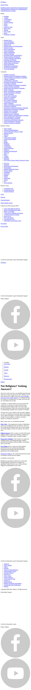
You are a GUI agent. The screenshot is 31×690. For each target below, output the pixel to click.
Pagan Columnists (8, 103)
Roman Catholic (8, 170)
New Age (6, 163)
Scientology (7, 172)
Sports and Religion (9, 43)
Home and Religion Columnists (12, 92)
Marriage (6, 367)
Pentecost (6, 376)
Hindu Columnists (8, 89)
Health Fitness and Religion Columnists (14, 88)
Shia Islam (6, 173)
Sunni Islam (7, 178)
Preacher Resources (9, 190)
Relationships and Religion (11, 66)
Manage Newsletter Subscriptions (12, 583)
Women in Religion (9, 54)
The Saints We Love (9, 219)
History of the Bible (9, 211)
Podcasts (6, 134)
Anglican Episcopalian (10, 139)
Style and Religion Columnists (12, 118)
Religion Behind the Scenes (11, 169)
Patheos (3, 382)
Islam (5, 154)
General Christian (8, 22)
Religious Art (7, 45)
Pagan (5, 33)
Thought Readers (5, 200)
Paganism (6, 164)
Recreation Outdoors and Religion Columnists (16, 108)
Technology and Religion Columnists (13, 120)
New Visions (7, 31)
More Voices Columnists (10, 96)
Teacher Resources (9, 191)
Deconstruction (8, 379)
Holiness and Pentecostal (10, 151)
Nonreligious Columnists (10, 102)
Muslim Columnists (9, 99)
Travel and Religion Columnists (12, 121)
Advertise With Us (9, 573)
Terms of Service (8, 577)
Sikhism (6, 175)
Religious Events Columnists (11, 114)
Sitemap (6, 586)
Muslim (23, 9)
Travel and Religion (9, 69)
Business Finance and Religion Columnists (15, 76)
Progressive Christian (10, 10)
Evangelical (20, 7)
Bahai (5, 140)
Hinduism (6, 150)
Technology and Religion (10, 67)
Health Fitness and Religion (11, 63)
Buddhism (6, 143)
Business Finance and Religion (12, 57)
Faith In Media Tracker (7, 203)
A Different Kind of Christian (11, 214)
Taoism (6, 180)
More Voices (7, 28)
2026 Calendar (8, 128)
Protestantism (7, 167)
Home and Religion (9, 64)
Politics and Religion (9, 52)
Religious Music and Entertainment (13, 46)
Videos (6, 136)
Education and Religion (10, 60)
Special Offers (4, 5)
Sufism (6, 177)
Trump (5, 373)
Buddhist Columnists (9, 74)
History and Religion (9, 49)
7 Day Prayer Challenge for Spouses (13, 213)
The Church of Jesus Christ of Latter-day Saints (16, 160)
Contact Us (7, 580)
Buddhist (3, 7)
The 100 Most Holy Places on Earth (13, 131)
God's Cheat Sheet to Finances (12, 208)
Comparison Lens (8, 188)
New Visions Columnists (10, 100)
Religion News (8, 40)
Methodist (6, 159)
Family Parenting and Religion (12, 61)
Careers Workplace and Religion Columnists (15, 77)
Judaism (6, 156)
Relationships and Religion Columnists (14, 109)
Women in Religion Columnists (12, 123)
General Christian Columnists (11, 86)
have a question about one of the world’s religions (15, 397)
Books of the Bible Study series (12, 210)
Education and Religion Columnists (13, 82)
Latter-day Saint (16, 9)
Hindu (7, 9)
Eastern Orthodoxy (9, 148)
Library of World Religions (11, 130)
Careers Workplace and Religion (12, 58)
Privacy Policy (8, 576)
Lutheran (6, 157)
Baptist (6, 142)
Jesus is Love (7, 216)
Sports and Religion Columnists (12, 117)
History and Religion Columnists (12, 91)
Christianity (7, 145)
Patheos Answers (8, 133)
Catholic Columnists (9, 79)
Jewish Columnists (9, 94)
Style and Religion (9, 51)
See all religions (8, 183)
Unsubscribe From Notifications (12, 585)
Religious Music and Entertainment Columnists (16, 115)
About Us (6, 564)
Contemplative (13, 7)
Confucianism (7, 146)
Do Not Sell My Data (9, 579)
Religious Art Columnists (10, 112)
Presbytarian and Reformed (11, 166)
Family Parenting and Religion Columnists (15, 85)
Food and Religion (9, 42)
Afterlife (6, 370)
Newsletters (4, 223)
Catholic (7, 7)
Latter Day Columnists (10, 97)
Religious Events (8, 48)
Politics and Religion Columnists (12, 105)
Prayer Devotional (8, 217)
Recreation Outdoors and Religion (13, 55)
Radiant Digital (8, 582)
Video (2, 194)
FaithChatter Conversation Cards (12, 220)
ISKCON (6, 153)
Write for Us (7, 574)
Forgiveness (7, 364)
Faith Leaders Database (10, 137)
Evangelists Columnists (10, 83)
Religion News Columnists (11, 111)
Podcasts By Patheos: (6, 453)
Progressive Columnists (10, 106)
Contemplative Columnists (11, 80)
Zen (5, 181)
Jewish (10, 9)
